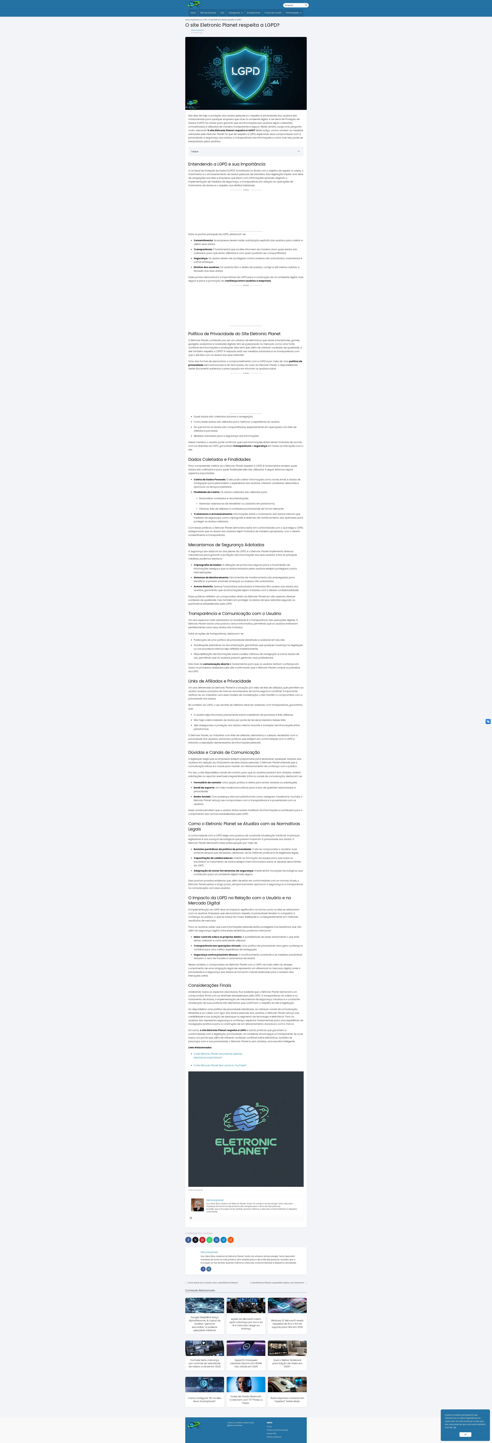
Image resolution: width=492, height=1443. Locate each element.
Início (269, 1426)
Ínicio (193, 12)
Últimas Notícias (208, 12)
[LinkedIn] (216, 1240)
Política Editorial (274, 1437)
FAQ (222, 12)
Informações (292, 12)
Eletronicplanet (197, 30)
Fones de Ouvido (273, 12)
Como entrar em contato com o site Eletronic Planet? (213, 1282)
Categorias (234, 12)
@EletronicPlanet (234, 1425)
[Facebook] (188, 1240)
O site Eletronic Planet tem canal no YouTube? (220, 1065)
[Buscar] (306, 5)
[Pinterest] (202, 1240)
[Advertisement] (246, 211)
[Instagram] (191, 1218)
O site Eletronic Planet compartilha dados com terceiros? (277, 1282)
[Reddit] (231, 1240)
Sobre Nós (271, 1433)
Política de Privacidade (277, 1430)
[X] (195, 1240)
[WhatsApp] (209, 1240)
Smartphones (253, 12)
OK (455, 1427)
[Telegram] (224, 1240)
